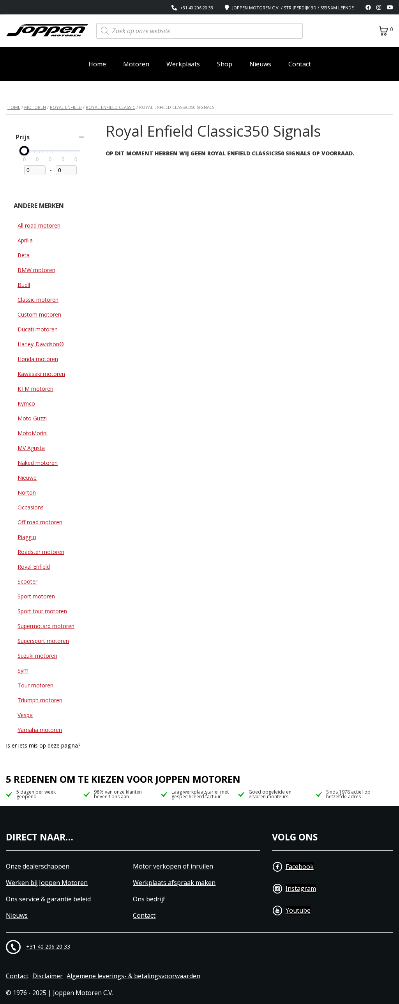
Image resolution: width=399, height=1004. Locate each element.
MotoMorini (33, 433)
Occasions (31, 507)
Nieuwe (27, 477)
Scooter (27, 581)
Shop (224, 64)
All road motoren (39, 225)
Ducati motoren (38, 329)
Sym (23, 670)
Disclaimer (47, 976)
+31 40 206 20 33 (196, 8)
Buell (24, 284)
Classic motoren (38, 299)
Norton (27, 492)
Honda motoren (38, 359)
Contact (299, 64)
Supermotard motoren (46, 626)
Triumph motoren (40, 700)
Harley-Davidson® (41, 344)
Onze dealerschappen (37, 866)
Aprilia (25, 240)
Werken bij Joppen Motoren (47, 883)
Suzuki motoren (37, 655)
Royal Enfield (66, 107)
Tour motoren (35, 685)
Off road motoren (40, 522)
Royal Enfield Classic (110, 107)
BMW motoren (36, 270)
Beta (24, 255)
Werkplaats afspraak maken (174, 883)
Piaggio (27, 537)
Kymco (26, 403)
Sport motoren (36, 596)
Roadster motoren (41, 551)
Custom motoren (39, 314)
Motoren (136, 64)
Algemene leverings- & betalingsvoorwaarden (133, 976)
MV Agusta (31, 448)
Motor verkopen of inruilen (173, 866)
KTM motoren (35, 388)
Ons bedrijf (149, 899)
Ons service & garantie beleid (48, 899)
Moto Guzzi (32, 418)
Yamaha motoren (40, 729)
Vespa (25, 715)
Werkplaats (183, 64)
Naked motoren (38, 462)
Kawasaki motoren (41, 373)
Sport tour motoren (42, 611)
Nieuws (260, 64)
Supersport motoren (43, 640)
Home (97, 64)
